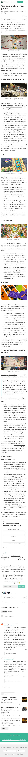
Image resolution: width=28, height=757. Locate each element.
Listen (25, 16)
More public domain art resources (10, 718)
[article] (14, 701)
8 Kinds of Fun (21, 30)
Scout (2, 305)
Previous (5, 602)
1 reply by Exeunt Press (11, 653)
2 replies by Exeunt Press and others (13, 681)
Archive (19, 568)
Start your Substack (10, 750)
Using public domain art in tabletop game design (9, 700)
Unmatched (22, 62)
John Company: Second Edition (9, 375)
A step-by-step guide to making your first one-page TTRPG (10, 711)
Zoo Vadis (3, 243)
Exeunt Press (9, 702)
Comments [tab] (4, 611)
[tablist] (7, 611)
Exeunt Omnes (5, 560)
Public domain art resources (9, 697)
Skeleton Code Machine (6, 566)
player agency (8, 70)
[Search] (25, 693)
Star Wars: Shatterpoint (7, 103)
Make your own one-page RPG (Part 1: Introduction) (9, 708)
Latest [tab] (6, 693)
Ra (2, 177)
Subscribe (20, 1)
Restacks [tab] (10, 611)
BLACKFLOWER (15, 556)
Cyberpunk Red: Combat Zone (14, 107)
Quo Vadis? (4, 245)
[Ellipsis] (26, 624)
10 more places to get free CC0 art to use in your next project (10, 721)
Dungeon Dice (12, 30)
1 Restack (17, 592)
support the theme (12, 69)
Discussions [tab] (11, 693)
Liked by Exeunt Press (9, 625)
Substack (7, 754)
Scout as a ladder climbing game (14, 307)
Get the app (20, 750)
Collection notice (23, 747)
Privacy (13, 747)
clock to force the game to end (11, 142)
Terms (17, 747)
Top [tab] (2, 693)
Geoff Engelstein (8, 624)
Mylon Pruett (7, 658)
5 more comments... (5, 687)
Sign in (25, 1)
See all (4, 728)
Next (23, 602)
